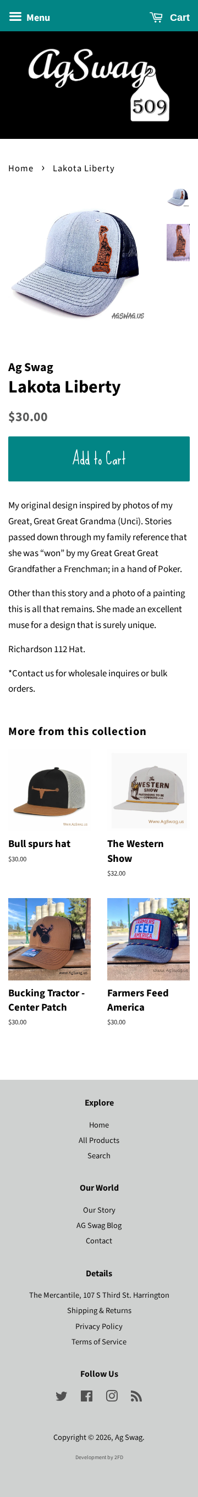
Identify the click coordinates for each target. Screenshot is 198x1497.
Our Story (99, 1210)
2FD (118, 1457)
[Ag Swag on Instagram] (112, 1398)
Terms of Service (99, 1342)
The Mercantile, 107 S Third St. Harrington (99, 1295)
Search (99, 1156)
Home (21, 168)
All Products (99, 1140)
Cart (178, 17)
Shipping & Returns (99, 1310)
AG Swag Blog (99, 1225)
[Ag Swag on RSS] (136, 1398)
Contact (99, 1241)
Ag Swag (128, 1437)
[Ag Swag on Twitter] (62, 1398)
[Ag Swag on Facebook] (86, 1398)
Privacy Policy (99, 1326)
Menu (37, 18)
